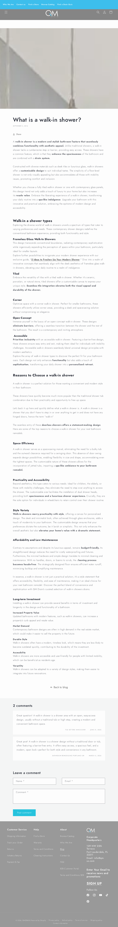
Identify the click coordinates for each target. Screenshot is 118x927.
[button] (6, 12)
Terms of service (81, 920)
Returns (10, 849)
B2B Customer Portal (69, 868)
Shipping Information (16, 836)
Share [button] (18, 134)
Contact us (21, 4)
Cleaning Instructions (43, 855)
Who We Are (8, 4)
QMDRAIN (26, 920)
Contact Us (65, 855)
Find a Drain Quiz (65, 4)
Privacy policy (54, 920)
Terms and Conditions (43, 849)
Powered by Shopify (38, 920)
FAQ (62, 862)
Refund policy (67, 920)
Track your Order (15, 842)
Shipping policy (96, 920)
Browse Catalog (47, 4)
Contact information (60, 923)
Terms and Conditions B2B (72, 875)
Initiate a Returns (14, 855)
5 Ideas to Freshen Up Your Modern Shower (55, 259)
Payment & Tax (13, 862)
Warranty (38, 842)
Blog (62, 849)
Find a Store (33, 4)
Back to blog (61, 687)
